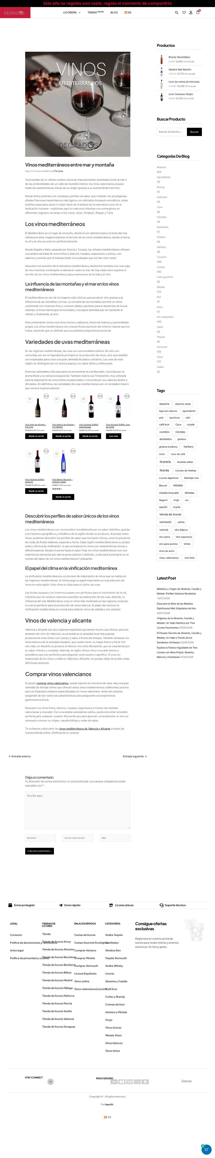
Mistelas (189, 492)
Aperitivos (174, 417)
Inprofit (109, 1104)
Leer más (113, 436)
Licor (162, 454)
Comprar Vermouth (86, 965)
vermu (181, 522)
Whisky (118, 965)
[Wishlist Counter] (184, 12)
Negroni (163, 500)
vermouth (165, 522)
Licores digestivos (168, 478)
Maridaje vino (191, 478)
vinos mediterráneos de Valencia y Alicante (84, 728)
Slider (160, 327)
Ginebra (161, 237)
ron (187, 500)
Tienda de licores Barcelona (59, 957)
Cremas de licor (115, 1004)
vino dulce (164, 537)
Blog (114, 12)
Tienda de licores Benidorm (59, 964)
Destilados (162, 227)
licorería (165, 462)
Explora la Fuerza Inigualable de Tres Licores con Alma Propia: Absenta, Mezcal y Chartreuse (177, 652)
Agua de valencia (168, 411)
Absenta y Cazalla (116, 981)
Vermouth (162, 346)
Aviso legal (17, 950)
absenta (164, 403)
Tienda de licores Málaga (57, 987)
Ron (159, 296)
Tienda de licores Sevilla (57, 1011)
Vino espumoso (184, 537)
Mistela (161, 287)
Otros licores (113, 1027)
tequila (176, 507)
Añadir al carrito (36, 436)
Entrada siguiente (135, 756)
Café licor (162, 197)
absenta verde (183, 404)
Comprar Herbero (85, 950)
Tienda (96, 12)
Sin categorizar (165, 316)
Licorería (70, 12)
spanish (163, 507)
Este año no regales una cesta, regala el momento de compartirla (108, 3)
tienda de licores (171, 514)
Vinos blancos (114, 1043)
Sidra (160, 307)
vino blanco (181, 529)
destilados (165, 439)
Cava (160, 207)
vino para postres (168, 544)
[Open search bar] (176, 12)
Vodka (160, 366)
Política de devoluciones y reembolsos (33, 942)
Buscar (194, 131)
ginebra (182, 439)
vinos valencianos (169, 557)
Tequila (161, 336)
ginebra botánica (168, 446)
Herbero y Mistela (116, 1012)
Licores (161, 267)
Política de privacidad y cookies (29, 958)
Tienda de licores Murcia (57, 1003)
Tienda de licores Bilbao (57, 972)
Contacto (16, 934)
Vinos (50, 171)
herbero (189, 446)
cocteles (164, 431)
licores (164, 470)
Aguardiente (163, 177)
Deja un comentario (35, 171)
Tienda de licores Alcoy (56, 941)
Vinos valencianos (85, 988)
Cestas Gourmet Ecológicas (91, 942)
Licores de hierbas (186, 470)
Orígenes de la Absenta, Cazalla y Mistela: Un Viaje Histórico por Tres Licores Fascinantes (176, 623)
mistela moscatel (169, 492)
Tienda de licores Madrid (57, 980)
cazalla (191, 424)
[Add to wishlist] (30, 399)
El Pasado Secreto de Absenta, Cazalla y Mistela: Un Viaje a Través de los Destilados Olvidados (179, 638)
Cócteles (161, 217)
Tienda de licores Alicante (58, 949)
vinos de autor (166, 551)
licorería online (185, 461)
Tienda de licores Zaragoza (58, 1026)
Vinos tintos (112, 1050)
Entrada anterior (20, 756)
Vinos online (81, 981)
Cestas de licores (85, 934)
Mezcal (163, 485)
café (187, 417)
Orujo (108, 1019)
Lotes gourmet (165, 276)
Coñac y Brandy (115, 996)
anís (161, 417)
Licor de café (178, 454)
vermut (163, 529)
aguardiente (188, 411)
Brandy (161, 187)
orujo (176, 500)
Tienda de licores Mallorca (58, 995)
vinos (187, 543)
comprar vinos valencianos (52, 683)
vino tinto (189, 557)
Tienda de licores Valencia (58, 1018)
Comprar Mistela (84, 958)
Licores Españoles (85, 973)
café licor (164, 424)
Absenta (161, 167)
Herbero (161, 247)
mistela (178, 485)
